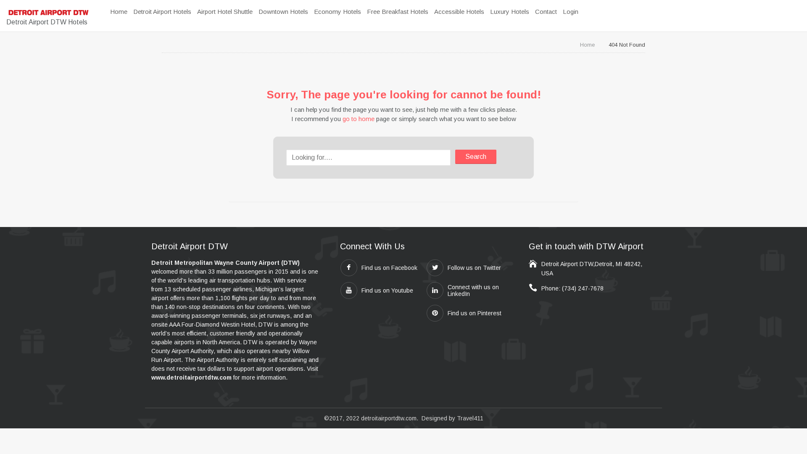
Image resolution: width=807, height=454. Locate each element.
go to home (358, 118)
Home (587, 45)
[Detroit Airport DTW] (48, 12)
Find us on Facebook (389, 267)
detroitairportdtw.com (389, 418)
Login (570, 11)
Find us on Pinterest (474, 313)
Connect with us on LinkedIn (473, 290)
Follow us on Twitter (474, 267)
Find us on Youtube (387, 290)
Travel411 (470, 418)
